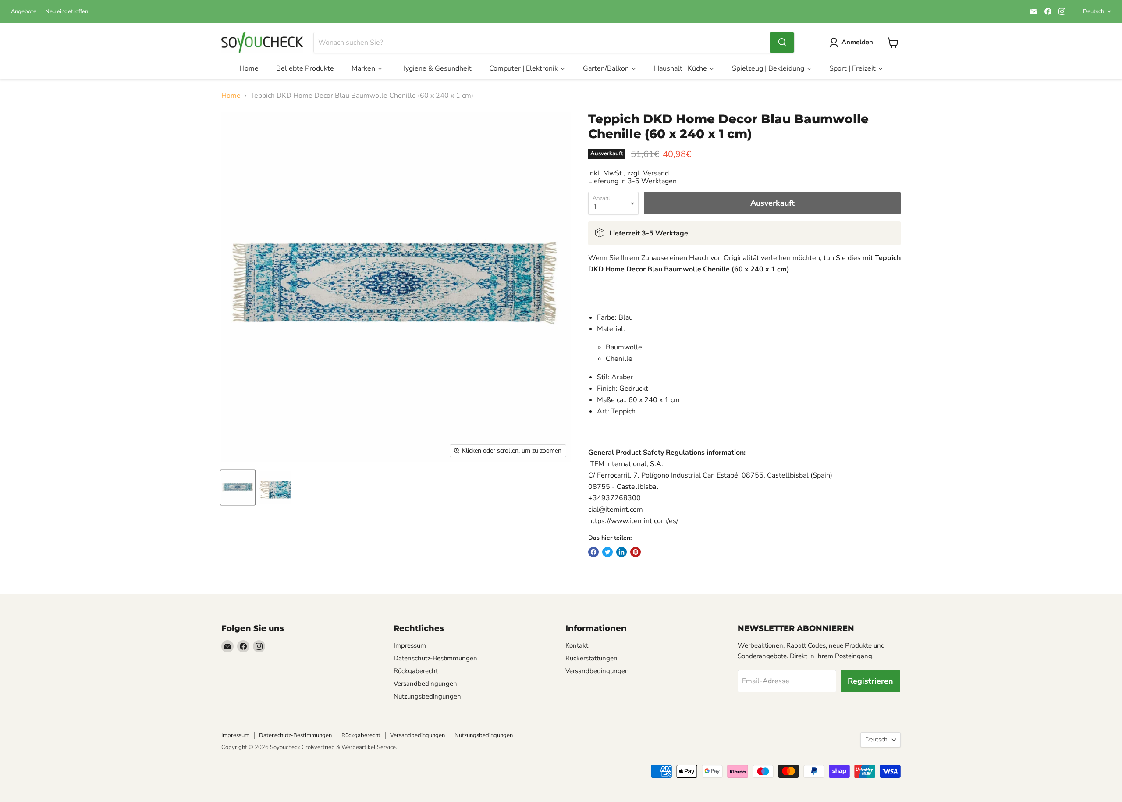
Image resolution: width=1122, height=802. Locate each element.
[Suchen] (782, 42)
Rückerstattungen (591, 658)
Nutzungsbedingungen (427, 696)
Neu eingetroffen (66, 11)
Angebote (23, 11)
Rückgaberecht (416, 671)
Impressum (410, 645)
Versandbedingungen (425, 683)
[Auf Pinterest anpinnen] (635, 552)
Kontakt (576, 645)
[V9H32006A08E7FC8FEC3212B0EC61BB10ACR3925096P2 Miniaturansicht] (275, 487)
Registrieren (870, 681)
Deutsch (1093, 11)
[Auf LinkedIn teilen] (621, 552)
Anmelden (857, 42)
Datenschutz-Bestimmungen (435, 658)
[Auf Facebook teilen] (593, 552)
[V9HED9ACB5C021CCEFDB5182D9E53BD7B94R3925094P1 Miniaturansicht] (237, 487)
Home (231, 96)
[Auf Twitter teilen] (607, 552)
